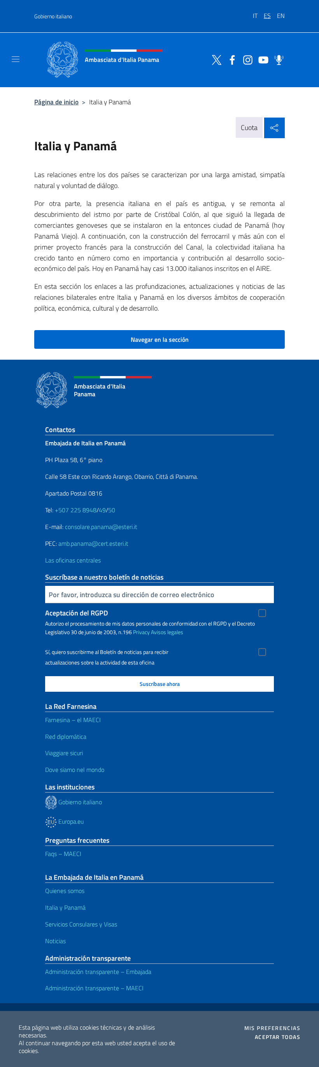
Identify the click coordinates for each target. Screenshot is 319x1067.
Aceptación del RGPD (76, 613)
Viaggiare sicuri (64, 753)
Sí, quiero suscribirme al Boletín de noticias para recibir (106, 652)
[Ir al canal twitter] (215, 59)
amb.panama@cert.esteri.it (93, 543)
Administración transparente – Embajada (98, 971)
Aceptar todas (277, 1037)
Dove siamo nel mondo (74, 769)
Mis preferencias (272, 1028)
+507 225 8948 (75, 510)
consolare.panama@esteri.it (101, 526)
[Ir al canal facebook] (230, 59)
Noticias (55, 941)
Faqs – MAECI (63, 853)
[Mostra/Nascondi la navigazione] (15, 59)
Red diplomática (65, 736)
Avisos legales (167, 632)
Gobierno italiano (53, 16)
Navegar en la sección (160, 339)
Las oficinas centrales (73, 560)
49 (102, 510)
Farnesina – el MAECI (73, 719)
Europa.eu (70, 821)
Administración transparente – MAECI (94, 988)
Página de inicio (56, 102)
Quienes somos (64, 890)
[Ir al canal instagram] (246, 59)
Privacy (141, 632)
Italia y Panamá (65, 907)
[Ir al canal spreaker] (277, 59)
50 (111, 510)
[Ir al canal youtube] (261, 59)
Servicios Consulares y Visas (81, 924)
